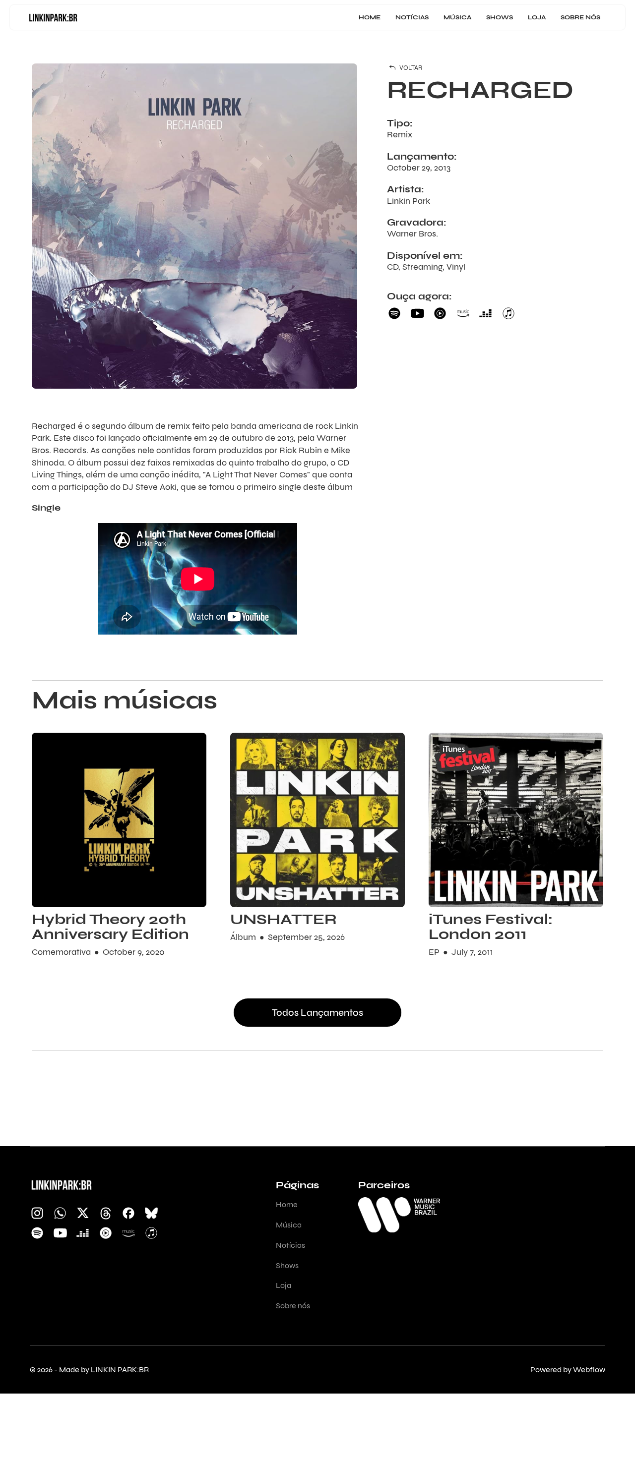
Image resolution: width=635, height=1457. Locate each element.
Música (457, 17)
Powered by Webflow (567, 1370)
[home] (53, 17)
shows (499, 17)
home (370, 17)
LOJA (537, 17)
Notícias (412, 17)
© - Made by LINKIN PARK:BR (89, 1370)
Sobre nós (580, 17)
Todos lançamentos (317, 1012)
